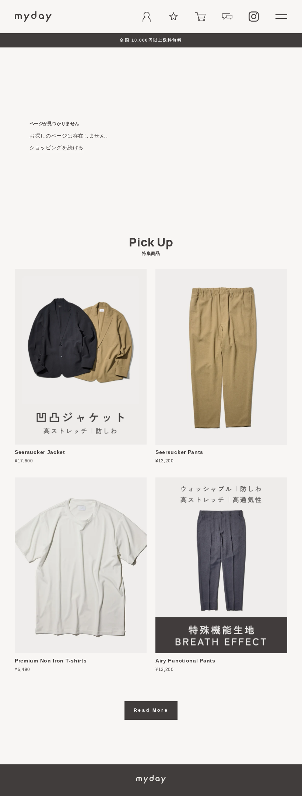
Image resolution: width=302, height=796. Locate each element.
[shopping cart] (200, 16)
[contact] (227, 16)
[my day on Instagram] (254, 16)
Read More (151, 710)
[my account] (146, 16)
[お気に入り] (173, 16)
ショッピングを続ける (56, 147)
